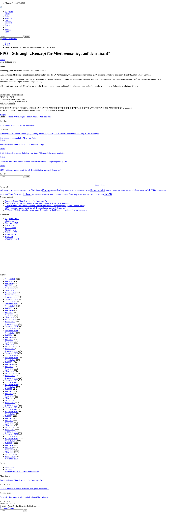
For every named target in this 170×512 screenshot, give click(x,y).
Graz (70, 190)
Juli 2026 (8, 281)
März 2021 (9, 425)
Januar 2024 (10, 349)
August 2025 (10, 306)
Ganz (66, 190)
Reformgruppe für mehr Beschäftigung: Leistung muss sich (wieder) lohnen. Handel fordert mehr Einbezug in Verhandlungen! (49, 134)
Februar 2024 (10, 346)
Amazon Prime (100, 185)
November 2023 (11, 353)
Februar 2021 (10, 427)
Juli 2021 (8, 416)
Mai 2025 (9, 313)
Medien (8, 29)
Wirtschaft (9, 18)
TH (92, 194)
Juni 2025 (9, 310)
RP (48, 194)
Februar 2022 (10, 400)
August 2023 (10, 360)
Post (33, 194)
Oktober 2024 (10, 328)
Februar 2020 (10, 454)
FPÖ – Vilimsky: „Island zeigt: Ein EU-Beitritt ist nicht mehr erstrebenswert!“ (35, 208)
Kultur (7, 27)
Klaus (88, 190)
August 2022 (10, 387)
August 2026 (10, 279)
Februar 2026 (10, 292)
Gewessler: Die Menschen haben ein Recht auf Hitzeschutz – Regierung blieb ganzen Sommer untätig (45, 206)
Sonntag (73, 194)
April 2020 (9, 450)
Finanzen (8, 23)
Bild (6, 190)
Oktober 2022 (10, 382)
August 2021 (10, 414)
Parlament (4, 194)
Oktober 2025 (10, 301)
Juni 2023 (9, 364)
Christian (35, 190)
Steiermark (86, 194)
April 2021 (9, 423)
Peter (10, 194)
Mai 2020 (9, 447)
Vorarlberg (100, 194)
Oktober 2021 (10, 409)
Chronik (8, 20)
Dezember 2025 (11, 297)
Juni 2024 (9, 337)
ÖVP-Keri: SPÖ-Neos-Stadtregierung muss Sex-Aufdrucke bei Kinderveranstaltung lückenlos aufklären (46, 210)
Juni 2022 (9, 391)
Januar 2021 (10, 429)
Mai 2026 (9, 286)
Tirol (95, 194)
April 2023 (9, 369)
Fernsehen (53, 190)
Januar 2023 (10, 376)
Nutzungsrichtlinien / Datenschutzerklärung (22, 472)
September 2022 (11, 385)
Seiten (59, 194)
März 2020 (9, 452)
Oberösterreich (162, 190)
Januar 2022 (10, 403)
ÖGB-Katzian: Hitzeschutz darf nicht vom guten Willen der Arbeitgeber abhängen (37, 203)
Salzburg (53, 194)
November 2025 (11, 299)
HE (78, 190)
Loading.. (9, 469)
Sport (7, 32)
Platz (16, 194)
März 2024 (9, 344)
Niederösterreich (142, 190)
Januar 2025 (10, 322)
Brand (16, 190)
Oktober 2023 (10, 355)
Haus (74, 190)
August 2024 (10, 333)
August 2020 (10, 441)
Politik (7, 14)
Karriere (8, 25)
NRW (153, 190)
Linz (124, 190)
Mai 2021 (9, 421)
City (40, 190)
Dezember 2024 (11, 324)
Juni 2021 (9, 418)
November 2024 (11, 326)
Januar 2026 (10, 295)
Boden (11, 190)
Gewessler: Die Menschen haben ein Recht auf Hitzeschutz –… (25, 497)
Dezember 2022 (11, 378)
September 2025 (11, 304)
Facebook (4, 508)
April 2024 (9, 342)
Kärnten (108, 190)
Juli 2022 (8, 389)
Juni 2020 (9, 445)
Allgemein (9, 11)
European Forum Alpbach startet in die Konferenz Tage (27, 201)
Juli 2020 (8, 443)
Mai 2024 (9, 340)
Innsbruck (82, 190)
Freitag (60, 190)
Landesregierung (117, 190)
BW (28, 190)
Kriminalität (97, 190)
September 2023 (11, 358)
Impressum (9, 467)
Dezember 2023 (11, 351)
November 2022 (11, 380)
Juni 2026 (9, 283)
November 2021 (11, 407)
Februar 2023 (10, 373)
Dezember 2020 (11, 432)
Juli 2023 (8, 362)
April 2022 (9, 396)
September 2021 (11, 412)
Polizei (7, 16)
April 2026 (9, 288)
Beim (2, 190)
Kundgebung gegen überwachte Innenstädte (17, 125)
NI (132, 190)
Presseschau (38, 194)
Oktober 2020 (10, 436)
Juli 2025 (8, 308)
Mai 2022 (9, 394)
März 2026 (9, 290)
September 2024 (11, 331)
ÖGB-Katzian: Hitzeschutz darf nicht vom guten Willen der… (24, 489)
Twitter (11, 508)
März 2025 (9, 317)
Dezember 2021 (11, 405)
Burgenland (22, 190)
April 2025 (9, 315)
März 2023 (9, 371)
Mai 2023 (9, 367)
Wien (108, 194)
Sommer (65, 194)
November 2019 (11, 459)
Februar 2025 (10, 319)
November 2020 (11, 434)
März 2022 (9, 398)
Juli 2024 (8, 335)
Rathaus (44, 194)
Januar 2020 (10, 456)
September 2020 (11, 438)
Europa (46, 190)
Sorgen (3, 114)
